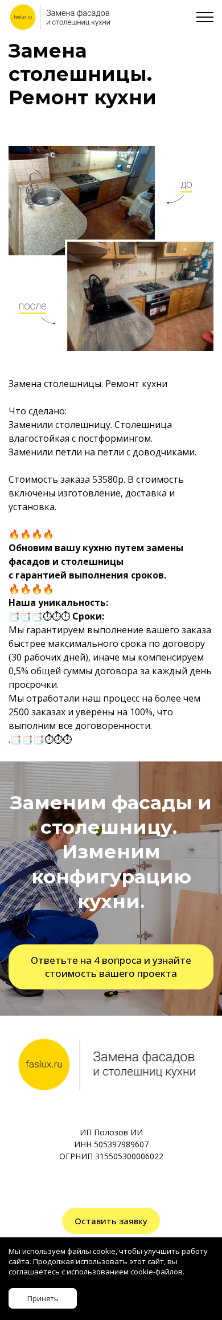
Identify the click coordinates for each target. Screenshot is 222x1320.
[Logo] (59, 17)
